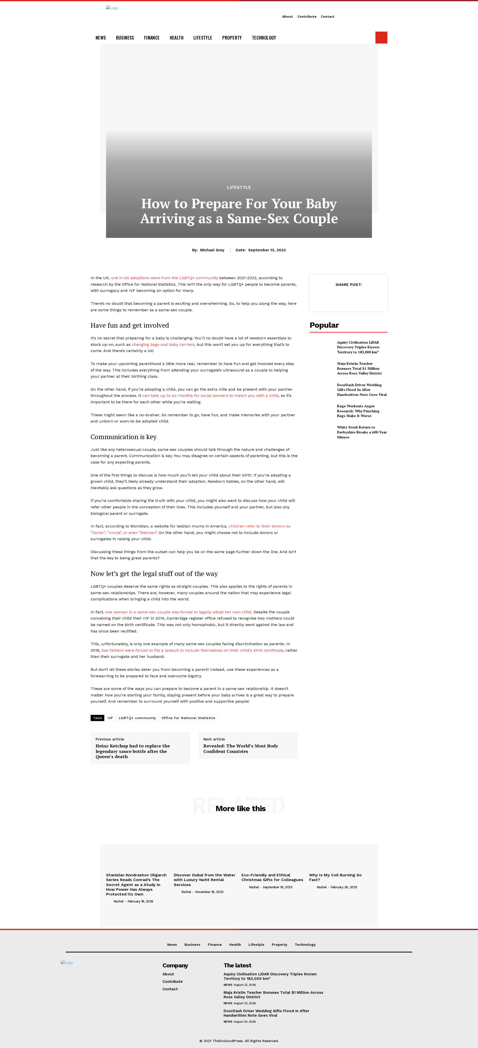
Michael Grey (212, 250)
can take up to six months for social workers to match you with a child (210, 395)
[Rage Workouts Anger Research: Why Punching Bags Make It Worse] (321, 411)
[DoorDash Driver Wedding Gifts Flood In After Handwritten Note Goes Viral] (321, 389)
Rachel (118, 901)
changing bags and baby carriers (163, 344)
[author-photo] (109, 901)
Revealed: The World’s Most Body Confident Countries (240, 748)
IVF (110, 718)
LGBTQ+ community (137, 718)
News (228, 985)
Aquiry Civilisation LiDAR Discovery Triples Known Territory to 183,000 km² (358, 347)
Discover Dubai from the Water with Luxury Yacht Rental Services (205, 880)
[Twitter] (337, 297)
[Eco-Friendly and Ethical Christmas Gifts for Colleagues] (272, 847)
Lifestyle (239, 187)
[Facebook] (325, 297)
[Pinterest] (348, 297)
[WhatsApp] (360, 297)
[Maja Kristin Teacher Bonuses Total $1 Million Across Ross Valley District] (321, 368)
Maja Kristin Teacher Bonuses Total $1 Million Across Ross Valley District (359, 368)
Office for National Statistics (188, 718)
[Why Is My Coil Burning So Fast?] (340, 847)
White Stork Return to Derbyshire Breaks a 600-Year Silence (362, 432)
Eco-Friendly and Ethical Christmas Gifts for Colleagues (272, 877)
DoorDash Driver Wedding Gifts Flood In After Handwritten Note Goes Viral (362, 389)
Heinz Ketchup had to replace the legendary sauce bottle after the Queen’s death (133, 751)
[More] (371, 297)
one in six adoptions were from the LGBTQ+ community (164, 277)
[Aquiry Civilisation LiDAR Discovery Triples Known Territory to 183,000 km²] (321, 347)
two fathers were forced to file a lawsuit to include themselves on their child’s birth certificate (192, 650)
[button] (381, 38)
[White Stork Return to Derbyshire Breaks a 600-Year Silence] (321, 432)
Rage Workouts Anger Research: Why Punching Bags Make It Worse (358, 411)
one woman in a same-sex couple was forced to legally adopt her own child (178, 612)
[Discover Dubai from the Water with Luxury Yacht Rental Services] (205, 847)
